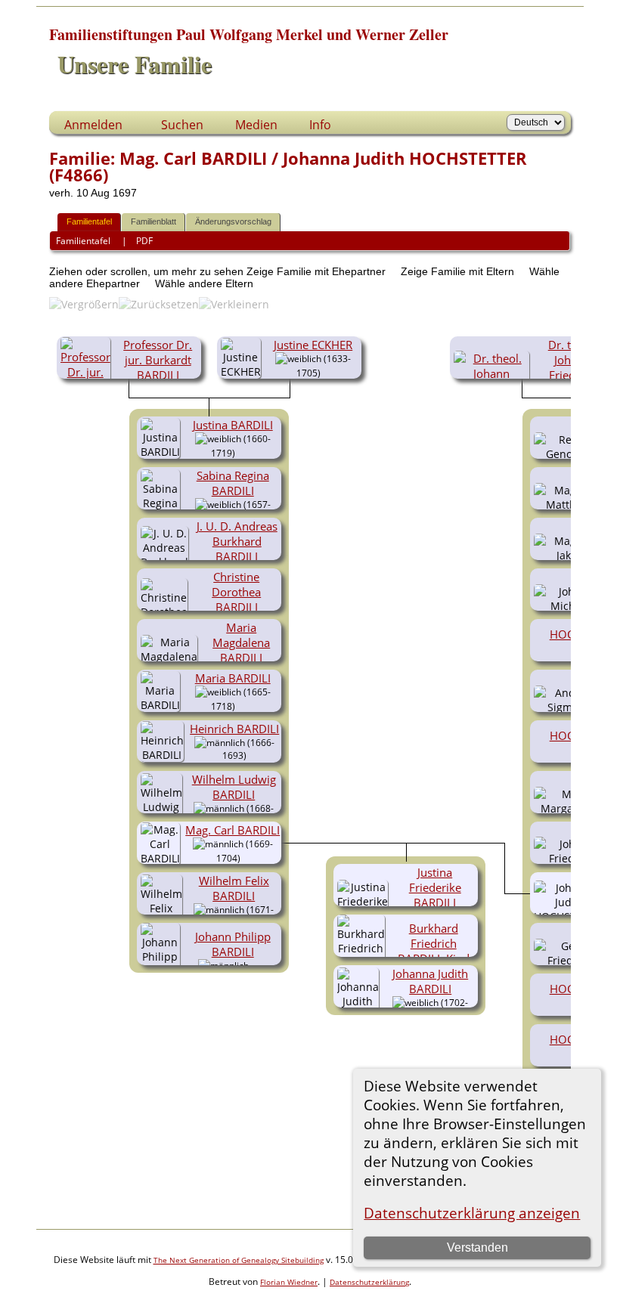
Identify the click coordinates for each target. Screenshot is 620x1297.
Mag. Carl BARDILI (232, 829)
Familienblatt (153, 221)
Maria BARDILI (233, 678)
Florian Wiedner (289, 1282)
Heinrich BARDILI (234, 728)
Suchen (182, 124)
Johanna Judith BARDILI (430, 981)
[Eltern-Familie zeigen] (327, 371)
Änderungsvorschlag (233, 221)
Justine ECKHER (313, 344)
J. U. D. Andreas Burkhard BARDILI (237, 541)
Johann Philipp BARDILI (233, 944)
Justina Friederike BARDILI (435, 887)
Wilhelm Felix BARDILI (234, 888)
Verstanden (477, 1247)
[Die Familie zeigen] (246, 452)
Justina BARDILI (233, 424)
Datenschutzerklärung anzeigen (472, 1212)
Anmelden (93, 124)
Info (320, 124)
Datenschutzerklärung (369, 1282)
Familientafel (89, 221)
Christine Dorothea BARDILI (236, 591)
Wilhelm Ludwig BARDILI (234, 787)
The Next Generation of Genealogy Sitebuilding (238, 1260)
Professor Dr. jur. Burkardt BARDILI (157, 359)
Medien (256, 124)
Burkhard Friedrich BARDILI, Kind (434, 943)
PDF (144, 240)
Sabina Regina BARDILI (233, 483)
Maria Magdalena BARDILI (241, 642)
